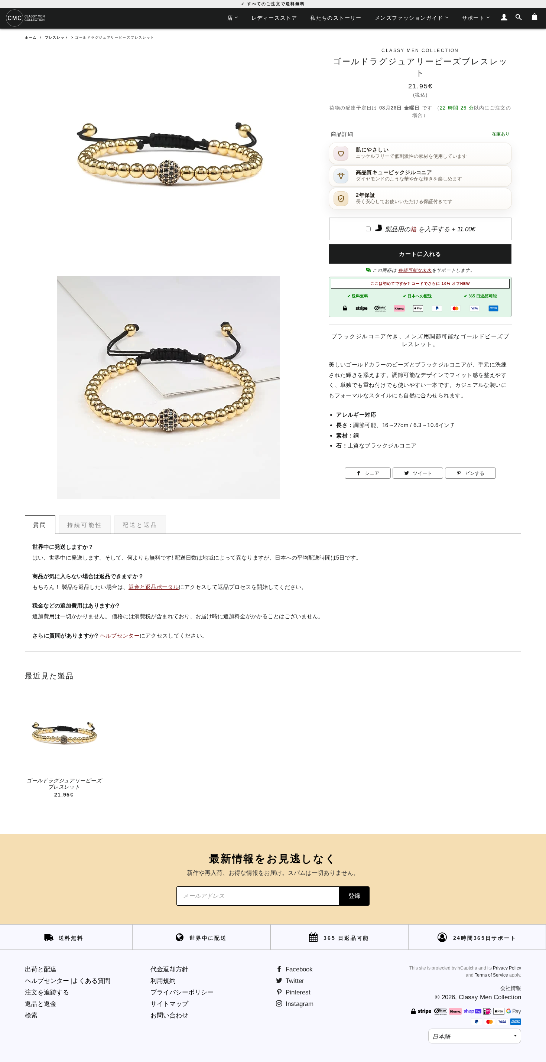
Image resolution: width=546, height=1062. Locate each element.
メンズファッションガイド (409, 18)
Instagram (298, 1003)
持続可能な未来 (415, 270)
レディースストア (274, 18)
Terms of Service (491, 975)
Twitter (294, 980)
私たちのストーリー (336, 18)
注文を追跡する (47, 992)
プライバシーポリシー (182, 992)
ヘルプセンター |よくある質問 (67, 980)
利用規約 (163, 980)
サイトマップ (169, 1003)
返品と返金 (40, 1003)
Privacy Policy (507, 968)
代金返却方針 (169, 969)
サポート (473, 18)
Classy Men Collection (490, 997)
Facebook (298, 969)
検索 (31, 1015)
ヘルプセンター (120, 636)
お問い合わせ (169, 1015)
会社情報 (510, 988)
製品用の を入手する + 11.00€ (429, 229)
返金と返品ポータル (154, 587)
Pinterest (297, 992)
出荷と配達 (40, 969)
